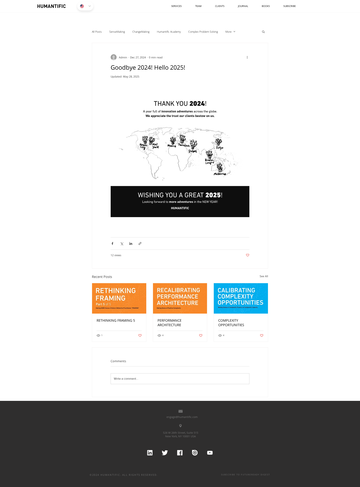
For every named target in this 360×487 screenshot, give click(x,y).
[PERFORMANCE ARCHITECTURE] (180, 298)
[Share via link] (140, 243)
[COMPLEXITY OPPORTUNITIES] (241, 298)
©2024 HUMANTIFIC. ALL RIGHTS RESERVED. (124, 474)
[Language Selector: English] (85, 6)
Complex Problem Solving (203, 31)
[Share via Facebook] (112, 243)
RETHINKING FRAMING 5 (116, 320)
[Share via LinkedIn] (131, 243)
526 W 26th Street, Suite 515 (180, 432)
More (228, 31)
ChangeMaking (140, 31)
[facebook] (179, 452)
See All (264, 276)
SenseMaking (117, 31)
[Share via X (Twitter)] (121, 243)
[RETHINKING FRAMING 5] (119, 298)
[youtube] (209, 452)
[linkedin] (149, 452)
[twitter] (164, 452)
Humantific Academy (169, 31)
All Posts (97, 31)
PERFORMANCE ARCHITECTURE (170, 322)
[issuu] (194, 452)
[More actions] (247, 57)
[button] (263, 31)
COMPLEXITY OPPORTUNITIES (231, 322)
